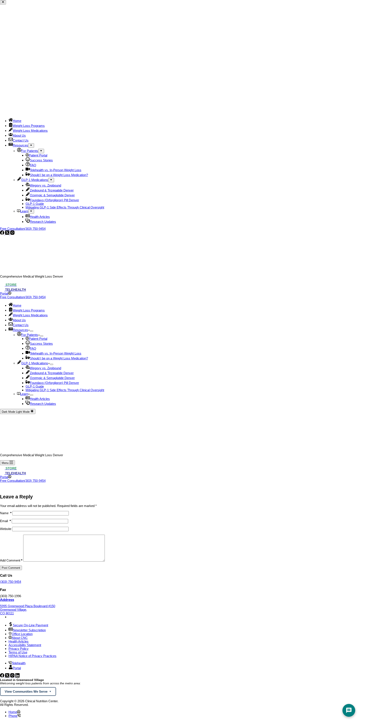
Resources (20, 330)
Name (6, 513)
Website (5, 529)
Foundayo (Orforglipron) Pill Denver (54, 383)
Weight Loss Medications (30, 315)
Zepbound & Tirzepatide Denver (52, 373)
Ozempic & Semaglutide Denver (52, 378)
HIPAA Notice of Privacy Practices (32, 656)
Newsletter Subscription (29, 630)
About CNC (20, 638)
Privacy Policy (19, 648)
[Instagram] (12, 676)
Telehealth (19, 663)
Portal (17, 668)
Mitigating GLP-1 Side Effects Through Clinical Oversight (65, 390)
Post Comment (11, 567)
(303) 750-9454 (10, 581)
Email (5, 521)
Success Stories (41, 343)
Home (17, 305)
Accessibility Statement (25, 645)
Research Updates (43, 403)
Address (7, 600)
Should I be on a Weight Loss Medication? (59, 358)
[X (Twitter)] (7, 676)
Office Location (22, 634)
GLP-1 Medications (34, 363)
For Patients (29, 335)
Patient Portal (38, 338)
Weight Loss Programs (29, 310)
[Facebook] (2, 676)
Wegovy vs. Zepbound (45, 368)
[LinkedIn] (17, 676)
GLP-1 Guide (35, 386)
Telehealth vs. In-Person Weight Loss (55, 353)
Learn (24, 394)
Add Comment (11, 560)
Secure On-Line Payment (30, 625)
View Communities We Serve (26, 691)
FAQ (33, 348)
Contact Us (21, 325)
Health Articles (40, 399)
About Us (19, 320)
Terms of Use (18, 652)
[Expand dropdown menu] (31, 331)
